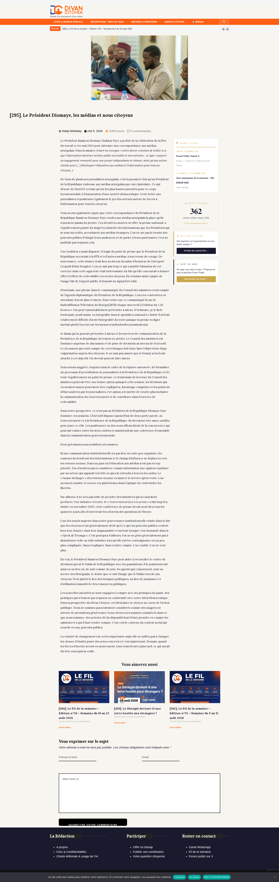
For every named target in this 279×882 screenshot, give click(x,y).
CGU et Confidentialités (216, 877)
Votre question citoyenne (149, 856)
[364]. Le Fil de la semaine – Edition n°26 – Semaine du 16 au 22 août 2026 (84, 713)
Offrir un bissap (143, 847)
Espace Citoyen (174, 21)
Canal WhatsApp (200, 847)
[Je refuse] (275, 877)
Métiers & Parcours (144, 21)
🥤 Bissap (198, 21)
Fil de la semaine (200, 851)
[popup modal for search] (224, 22)
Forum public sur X (201, 856)
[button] (223, 29)
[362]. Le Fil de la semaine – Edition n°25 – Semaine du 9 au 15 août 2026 (97, 29)
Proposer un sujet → (196, 279)
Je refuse (194, 877)
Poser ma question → (196, 251)
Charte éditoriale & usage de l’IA (77, 856)
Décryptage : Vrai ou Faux (107, 21)
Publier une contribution (148, 851)
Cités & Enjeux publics (68, 21)
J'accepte (179, 877)
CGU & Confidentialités (71, 851)
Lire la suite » (65, 727)
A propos (62, 847)
